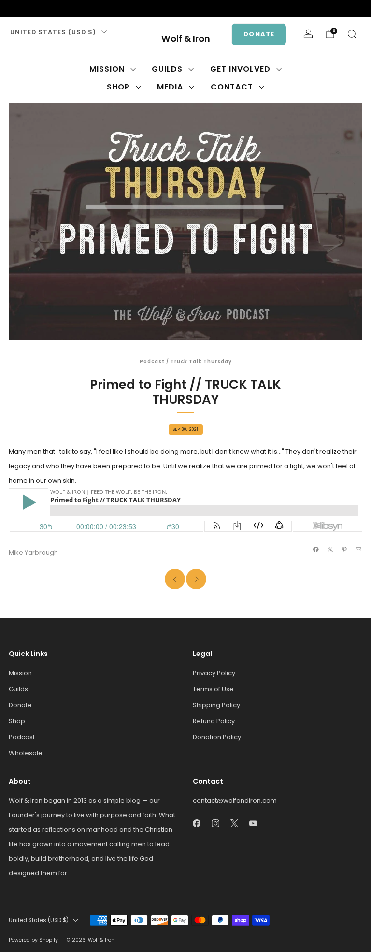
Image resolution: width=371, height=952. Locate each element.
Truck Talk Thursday (201, 361)
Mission (107, 68)
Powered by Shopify (33, 940)
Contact (232, 86)
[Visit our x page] (44, 8)
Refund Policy (214, 721)
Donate (258, 34)
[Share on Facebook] (316, 549)
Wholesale (26, 753)
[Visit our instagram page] (29, 8)
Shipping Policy (216, 705)
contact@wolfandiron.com (235, 800)
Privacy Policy (214, 673)
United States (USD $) (53, 32)
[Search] (352, 34)
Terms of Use (213, 689)
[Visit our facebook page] (13, 8)
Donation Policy (217, 737)
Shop (118, 86)
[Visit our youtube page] (60, 8)
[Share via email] (358, 549)
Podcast (152, 361)
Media (170, 86)
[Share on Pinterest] (344, 549)
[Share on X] (330, 549)
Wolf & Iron (185, 39)
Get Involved (240, 68)
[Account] (308, 34)
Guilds (167, 68)
